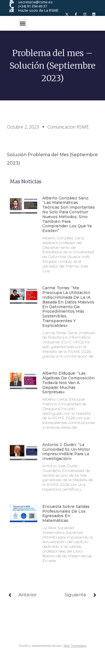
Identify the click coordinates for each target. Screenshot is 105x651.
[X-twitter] (67, 14)
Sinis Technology (75, 645)
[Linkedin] (93, 14)
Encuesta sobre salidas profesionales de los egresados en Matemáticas (66, 513)
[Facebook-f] (76, 14)
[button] (22, 23)
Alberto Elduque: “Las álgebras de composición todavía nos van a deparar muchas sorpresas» (68, 382)
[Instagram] (85, 14)
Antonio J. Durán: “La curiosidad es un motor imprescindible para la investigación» (66, 451)
